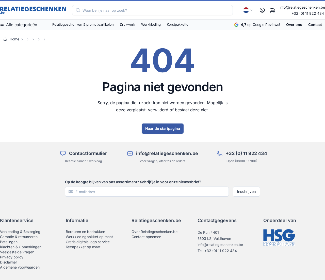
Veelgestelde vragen (17, 252)
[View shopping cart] (272, 10)
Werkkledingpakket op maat (89, 237)
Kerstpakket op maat (83, 247)
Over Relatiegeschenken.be (154, 231)
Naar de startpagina (162, 128)
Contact (315, 24)
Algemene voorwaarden (20, 267)
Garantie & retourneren (19, 237)
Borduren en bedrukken (85, 231)
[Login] (262, 10)
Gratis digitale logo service (88, 242)
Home (14, 39)
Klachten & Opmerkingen (20, 247)
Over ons (294, 24)
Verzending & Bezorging (20, 231)
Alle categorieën (21, 24)
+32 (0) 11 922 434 (307, 13)
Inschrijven (246, 191)
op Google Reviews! (260, 24)
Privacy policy (11, 257)
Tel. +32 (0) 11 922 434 (217, 250)
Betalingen (9, 242)
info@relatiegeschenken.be (302, 7)
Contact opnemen (146, 237)
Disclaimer (8, 262)
